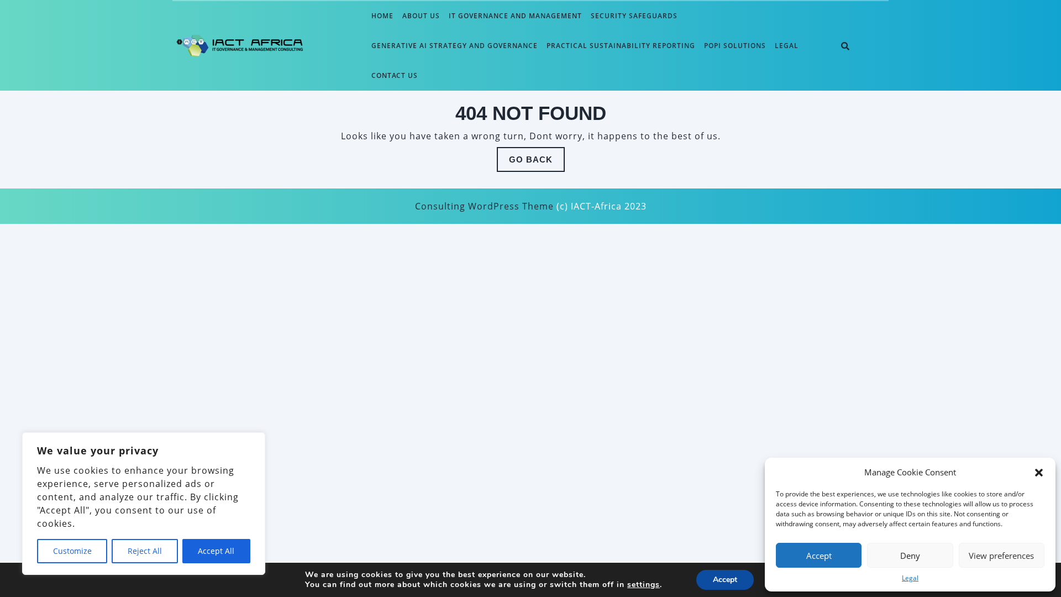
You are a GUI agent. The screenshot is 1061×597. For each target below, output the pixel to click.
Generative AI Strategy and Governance (454, 45)
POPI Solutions (735, 45)
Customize (72, 551)
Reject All (145, 551)
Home (382, 15)
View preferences (1001, 555)
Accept (819, 555)
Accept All (216, 551)
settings (643, 585)
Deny (910, 555)
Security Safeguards (634, 15)
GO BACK (537, 163)
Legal (910, 578)
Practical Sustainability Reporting (621, 45)
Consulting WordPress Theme (484, 206)
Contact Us (394, 75)
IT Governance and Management (515, 15)
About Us (421, 15)
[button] (1038, 472)
